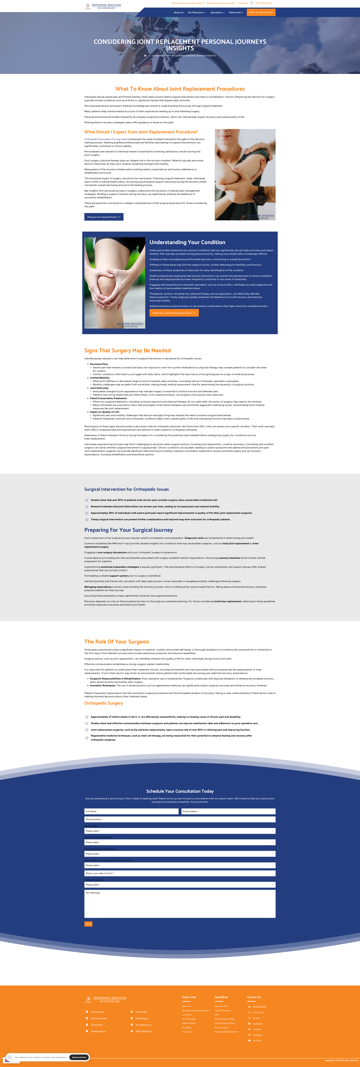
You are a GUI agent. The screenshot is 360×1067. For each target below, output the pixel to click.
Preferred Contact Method (98, 837)
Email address (191, 811)
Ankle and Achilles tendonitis (166, 250)
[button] (103, 217)
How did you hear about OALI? (100, 849)
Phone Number (94, 819)
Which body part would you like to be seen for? (109, 860)
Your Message (93, 892)
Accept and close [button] (79, 1057)
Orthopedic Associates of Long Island (106, 139)
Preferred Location (94, 880)
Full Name (92, 811)
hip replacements (242, 669)
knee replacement (94, 438)
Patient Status (92, 826)
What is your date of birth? (100, 873)
